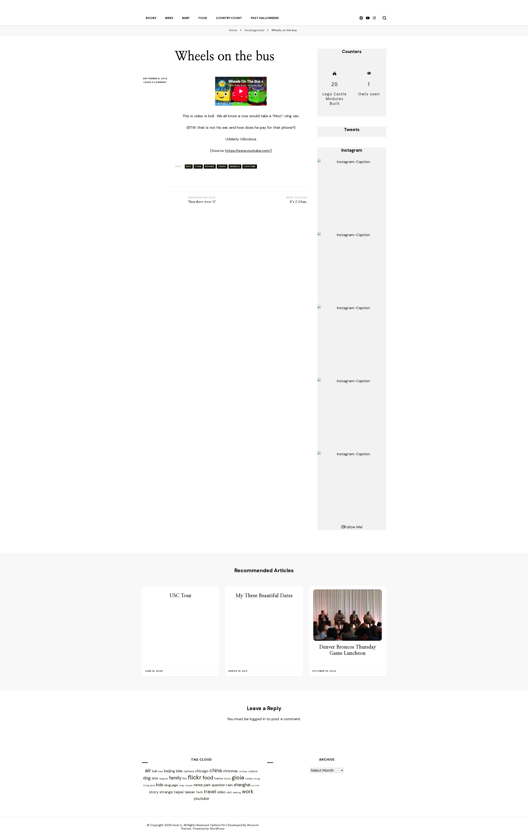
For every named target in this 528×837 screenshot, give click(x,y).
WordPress (217, 828)
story (153, 792)
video (222, 166)
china (216, 770)
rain (229, 785)
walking (237, 792)
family (175, 778)
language (171, 785)
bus (188, 166)
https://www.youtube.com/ (248, 150)
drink (155, 778)
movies (189, 785)
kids (159, 784)
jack (152, 785)
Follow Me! (353, 527)
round (209, 166)
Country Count (229, 18)
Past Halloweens (265, 18)
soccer (255, 785)
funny (227, 778)
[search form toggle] (384, 18)
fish (185, 778)
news (198, 785)
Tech (199, 792)
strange (166, 792)
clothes (243, 771)
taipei (179, 792)
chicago (202, 770)
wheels (235, 166)
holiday (249, 778)
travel (210, 792)
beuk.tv (177, 825)
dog (147, 778)
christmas (230, 771)
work (247, 791)
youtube (250, 166)
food (208, 777)
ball (154, 771)
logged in (257, 718)
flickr (195, 777)
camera (189, 771)
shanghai (242, 784)
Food (202, 18)
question (218, 785)
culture (253, 771)
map (181, 785)
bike (179, 771)
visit (229, 792)
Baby (186, 18)
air (148, 770)
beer (160, 771)
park (207, 785)
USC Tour (180, 595)
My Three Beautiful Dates (264, 595)
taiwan (190, 792)
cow (198, 166)
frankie (218, 778)
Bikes (169, 18)
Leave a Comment (156, 82)
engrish (163, 778)
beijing (169, 771)
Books (151, 18)
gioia (238, 777)
